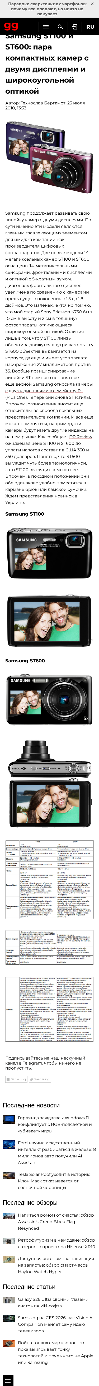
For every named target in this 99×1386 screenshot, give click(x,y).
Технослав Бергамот (43, 102)
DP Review (80, 436)
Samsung (18, 1079)
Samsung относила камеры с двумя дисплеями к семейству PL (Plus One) (49, 391)
